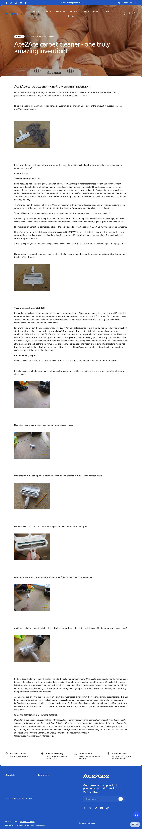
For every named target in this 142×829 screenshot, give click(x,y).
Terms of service (29, 825)
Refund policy (9, 825)
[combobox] (127, 2)
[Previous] (43, 2)
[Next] (98, 2)
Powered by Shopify (27, 822)
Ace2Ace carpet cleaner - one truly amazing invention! (52, 86)
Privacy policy (19, 825)
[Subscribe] (120, 799)
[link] (19, 798)
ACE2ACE (19, 36)
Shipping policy (40, 825)
